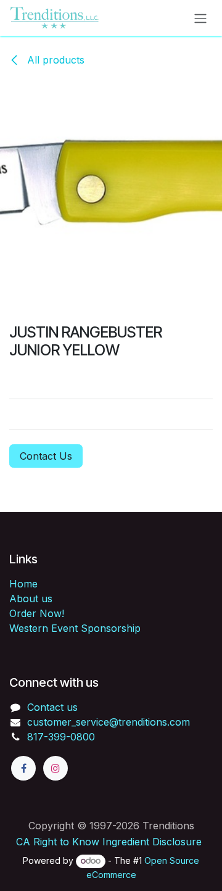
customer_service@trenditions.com (108, 722)
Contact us (52, 707)
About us (30, 598)
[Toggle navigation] (200, 18)
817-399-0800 (61, 737)
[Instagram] (55, 768)
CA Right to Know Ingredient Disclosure (109, 841)
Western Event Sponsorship (75, 628)
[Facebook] (23, 768)
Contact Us (46, 456)
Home (23, 584)
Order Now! (36, 613)
